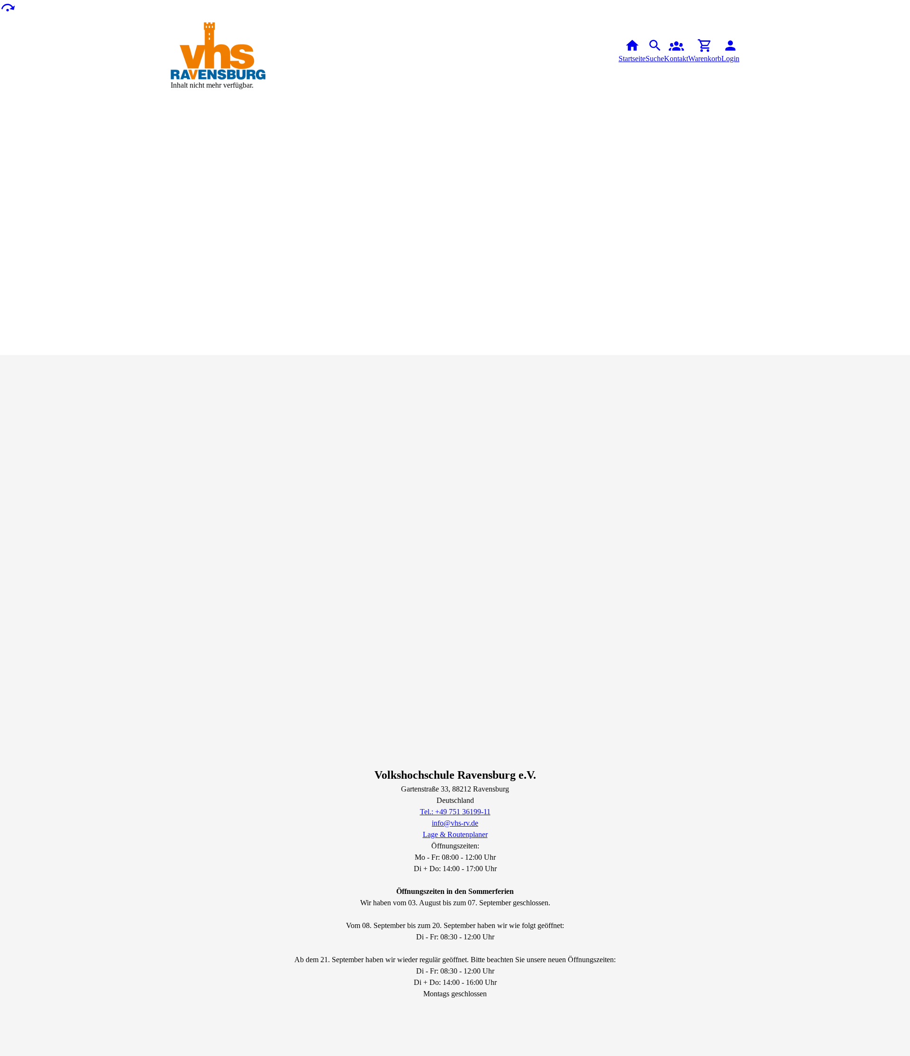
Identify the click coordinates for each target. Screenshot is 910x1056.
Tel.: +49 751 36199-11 (455, 812)
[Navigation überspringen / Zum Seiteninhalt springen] (7, 7)
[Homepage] (218, 51)
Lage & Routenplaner (455, 834)
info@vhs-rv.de (455, 823)
